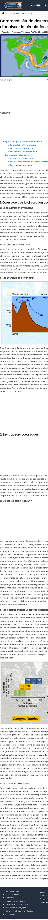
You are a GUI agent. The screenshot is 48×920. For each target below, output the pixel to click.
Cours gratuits (14, 13)
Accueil (35, 5)
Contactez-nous (12, 891)
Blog (27, 13)
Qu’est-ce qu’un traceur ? (22, 158)
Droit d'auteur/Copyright (16, 908)
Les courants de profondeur (23, 151)
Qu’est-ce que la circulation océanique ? (24, 141)
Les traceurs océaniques (17, 155)
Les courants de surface (21, 148)
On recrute (10, 897)
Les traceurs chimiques (21, 165)
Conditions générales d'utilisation (19, 911)
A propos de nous (13, 894)
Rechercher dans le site (15, 901)
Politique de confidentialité (17, 904)
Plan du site (10, 914)
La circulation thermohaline (23, 145)
